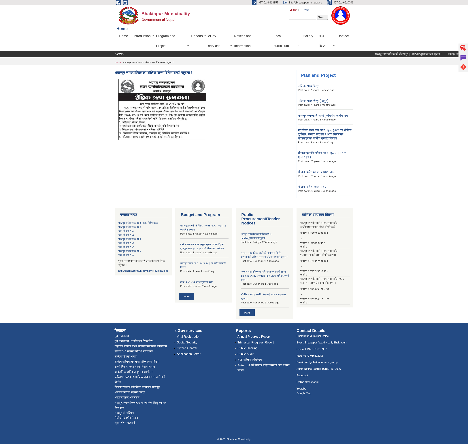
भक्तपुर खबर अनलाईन (127, 397)
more (187, 296)
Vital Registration (188, 336)
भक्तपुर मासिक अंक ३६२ (129, 226)
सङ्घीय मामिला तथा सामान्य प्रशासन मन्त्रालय (141, 346)
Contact (343, 36)
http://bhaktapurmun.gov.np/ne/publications (143, 270)
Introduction (142, 36)
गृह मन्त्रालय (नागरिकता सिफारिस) (134, 341)
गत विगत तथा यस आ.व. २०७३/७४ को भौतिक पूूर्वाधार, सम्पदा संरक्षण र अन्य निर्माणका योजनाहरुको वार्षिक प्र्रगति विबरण (324, 134)
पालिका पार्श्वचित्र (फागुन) (313, 101)
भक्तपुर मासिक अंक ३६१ (129, 238)
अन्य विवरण (322, 41)
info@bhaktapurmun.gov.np (321, 362)
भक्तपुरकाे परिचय (124, 413)
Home (123, 36)
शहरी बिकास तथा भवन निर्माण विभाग (135, 367)
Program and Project (165, 41)
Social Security (187, 342)
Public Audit (245, 354)
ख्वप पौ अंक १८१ (126, 246)
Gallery (308, 36)
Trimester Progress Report (255, 342)
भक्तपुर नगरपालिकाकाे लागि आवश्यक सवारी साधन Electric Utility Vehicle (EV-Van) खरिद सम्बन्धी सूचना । (265, 275)
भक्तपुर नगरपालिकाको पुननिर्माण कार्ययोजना (323, 115)
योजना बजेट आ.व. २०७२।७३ (316, 172)
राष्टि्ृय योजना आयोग (126, 356)
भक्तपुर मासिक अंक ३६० (129, 251)
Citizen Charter (187, 348)
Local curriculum (281, 41)
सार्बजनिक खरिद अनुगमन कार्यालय (134, 372)
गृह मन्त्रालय (122, 336)
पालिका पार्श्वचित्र (308, 86)
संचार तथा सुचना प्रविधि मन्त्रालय (134, 351)
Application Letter (189, 354)
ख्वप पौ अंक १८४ (126, 230)
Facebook (302, 375)
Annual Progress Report (253, 336)
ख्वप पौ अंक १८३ (126, 234)
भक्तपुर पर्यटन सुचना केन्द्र (130, 392)
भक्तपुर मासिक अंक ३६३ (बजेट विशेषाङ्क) (138, 222)
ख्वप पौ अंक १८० (126, 255)
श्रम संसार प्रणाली (125, 423)
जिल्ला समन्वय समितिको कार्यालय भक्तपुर (137, 387)
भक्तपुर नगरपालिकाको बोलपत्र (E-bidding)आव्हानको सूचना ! (402, 54)
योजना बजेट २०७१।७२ (312, 187)
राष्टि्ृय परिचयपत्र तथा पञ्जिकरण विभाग (137, 361)
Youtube (301, 388)
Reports (197, 36)
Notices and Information (243, 41)
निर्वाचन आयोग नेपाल (126, 418)
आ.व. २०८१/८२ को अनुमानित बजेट (196, 282)
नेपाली (306, 10)
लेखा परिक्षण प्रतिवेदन (249, 359)
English (293, 10)
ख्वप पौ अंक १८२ (126, 242)
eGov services (214, 41)
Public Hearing (247, 348)
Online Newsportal (307, 381)
